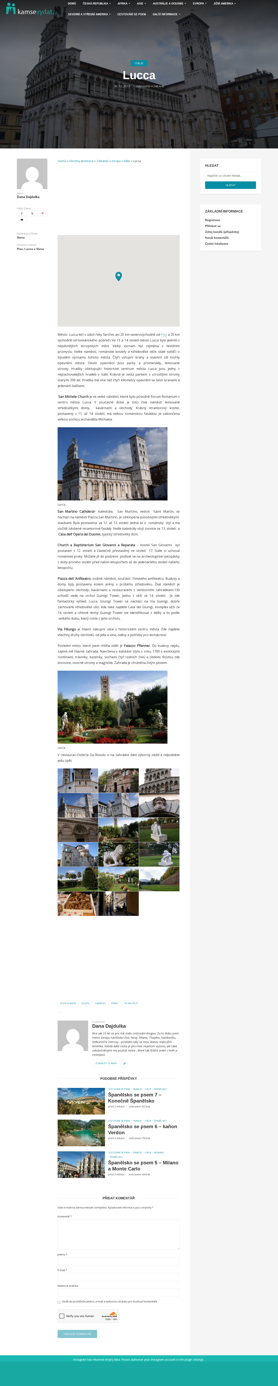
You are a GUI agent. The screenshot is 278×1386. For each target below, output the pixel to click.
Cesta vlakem (68, 1003)
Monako (159, 1152)
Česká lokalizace (216, 243)
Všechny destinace (81, 161)
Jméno (62, 1254)
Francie (137, 1089)
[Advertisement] (119, 201)
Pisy (164, 334)
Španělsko (160, 1089)
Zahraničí (102, 161)
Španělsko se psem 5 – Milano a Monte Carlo (143, 1165)
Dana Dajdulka (28, 197)
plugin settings (194, 1359)
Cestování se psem (131, 14)
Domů (62, 161)
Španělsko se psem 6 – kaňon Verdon (142, 1129)
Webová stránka (68, 1286)
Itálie (139, 63)
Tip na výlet (131, 1003)
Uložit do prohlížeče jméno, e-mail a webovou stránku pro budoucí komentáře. (110, 1301)
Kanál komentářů (217, 237)
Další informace (165, 14)
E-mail (62, 1270)
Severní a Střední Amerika (88, 14)
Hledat (231, 185)
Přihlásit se (213, 226)
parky (114, 1003)
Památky (100, 1003)
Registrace (212, 220)
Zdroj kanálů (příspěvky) (222, 231)
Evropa (116, 161)
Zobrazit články (106, 1063)
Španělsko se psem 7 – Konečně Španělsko (134, 1098)
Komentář (65, 1216)
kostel (85, 1003)
